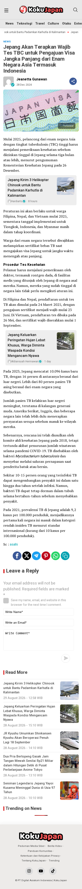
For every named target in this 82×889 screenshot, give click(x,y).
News (9, 23)
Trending (54, 860)
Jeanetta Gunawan (31, 79)
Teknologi (24, 23)
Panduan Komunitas (40, 851)
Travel (40, 23)
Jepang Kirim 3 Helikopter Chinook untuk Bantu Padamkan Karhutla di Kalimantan (28, 187)
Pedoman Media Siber (31, 846)
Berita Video (55, 846)
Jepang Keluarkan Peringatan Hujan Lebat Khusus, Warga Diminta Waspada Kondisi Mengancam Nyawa (26, 345)
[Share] (73, 81)
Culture (53, 23)
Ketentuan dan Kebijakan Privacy (40, 855)
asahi (14, 544)
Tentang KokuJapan (34, 860)
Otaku (66, 23)
